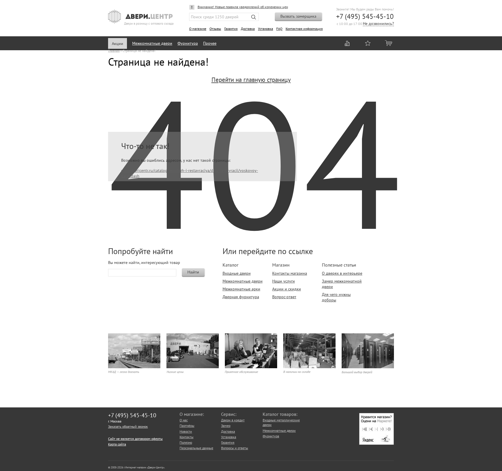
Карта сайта (117, 444)
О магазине (197, 28)
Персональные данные (196, 448)
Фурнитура (188, 43)
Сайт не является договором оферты (135, 438)
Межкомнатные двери (152, 43)
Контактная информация (304, 28)
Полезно (186, 442)
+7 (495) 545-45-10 (365, 16)
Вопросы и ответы (234, 448)
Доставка (248, 28)
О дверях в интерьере (342, 273)
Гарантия (231, 28)
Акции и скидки (286, 289)
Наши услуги (283, 281)
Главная (114, 50)
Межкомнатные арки (241, 289)
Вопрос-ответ (284, 296)
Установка (265, 28)
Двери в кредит (233, 420)
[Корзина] (389, 43)
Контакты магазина (289, 273)
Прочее (209, 43)
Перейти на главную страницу (251, 80)
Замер (225, 425)
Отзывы (215, 28)
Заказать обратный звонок (128, 426)
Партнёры (187, 425)
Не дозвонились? (378, 24)
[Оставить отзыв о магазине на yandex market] (376, 443)
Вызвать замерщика (298, 16)
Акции (117, 43)
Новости (186, 431)
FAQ (279, 28)
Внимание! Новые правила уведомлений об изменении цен (243, 7)
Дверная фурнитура (241, 296)
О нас (184, 420)
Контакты (186, 437)
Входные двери (237, 273)
